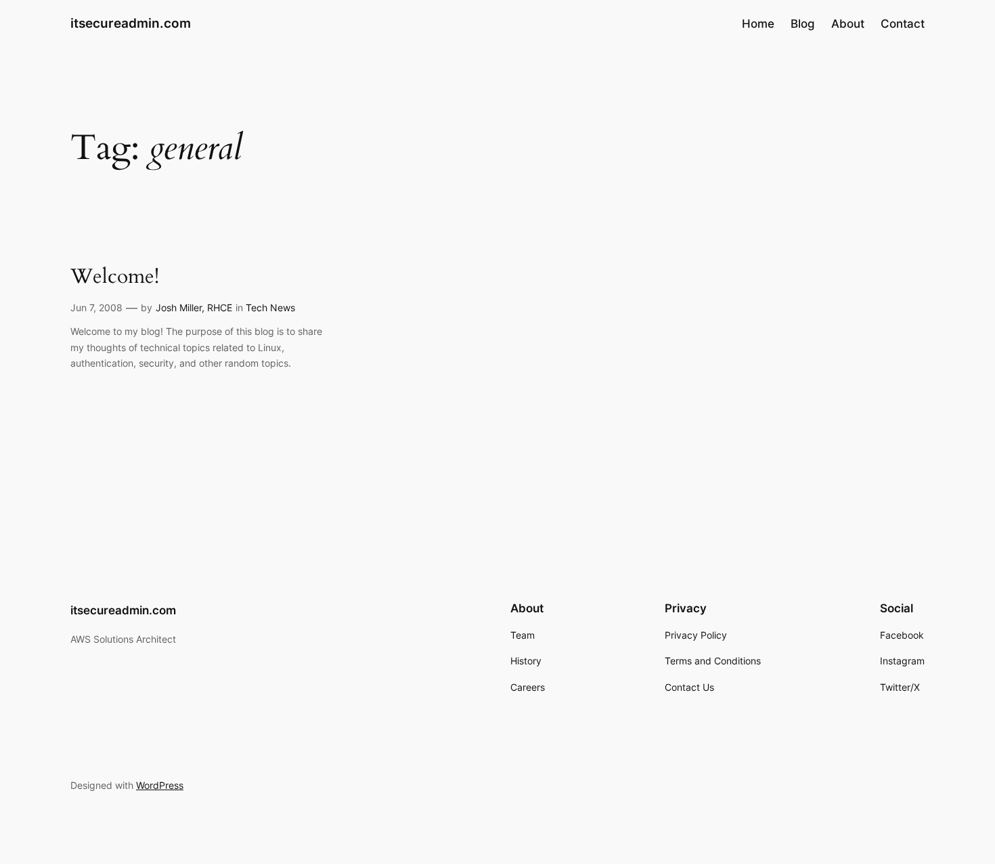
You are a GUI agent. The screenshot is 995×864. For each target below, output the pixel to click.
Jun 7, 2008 (96, 307)
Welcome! (114, 277)
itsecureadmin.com (130, 23)
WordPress (159, 785)
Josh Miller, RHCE (194, 307)
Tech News (270, 307)
